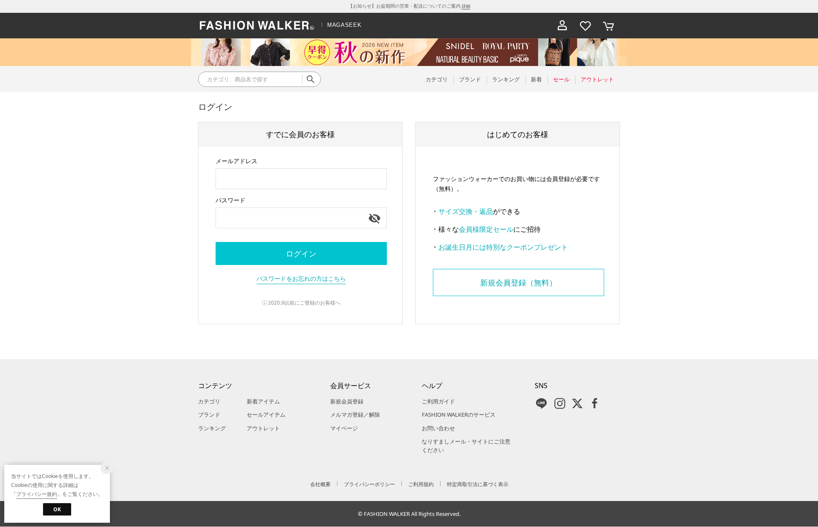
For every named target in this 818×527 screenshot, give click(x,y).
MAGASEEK (344, 25)
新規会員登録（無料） (518, 282)
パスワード (230, 200)
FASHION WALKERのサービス (458, 414)
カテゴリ (209, 401)
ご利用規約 (421, 484)
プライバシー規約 (36, 494)
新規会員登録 (346, 401)
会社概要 (320, 484)
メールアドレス (236, 161)
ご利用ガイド (438, 401)
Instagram (560, 403)
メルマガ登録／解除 (355, 414)
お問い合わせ (438, 428)
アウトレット (263, 428)
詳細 (466, 6)
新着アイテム (263, 401)
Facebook (595, 403)
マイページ (344, 428)
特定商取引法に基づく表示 (477, 484)
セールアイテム (266, 414)
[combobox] (301, 178)
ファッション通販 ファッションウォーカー (257, 25)
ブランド (209, 414)
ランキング (212, 428)
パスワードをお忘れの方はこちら (301, 278)
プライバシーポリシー (369, 484)
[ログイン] (562, 25)
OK (57, 509)
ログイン (301, 253)
